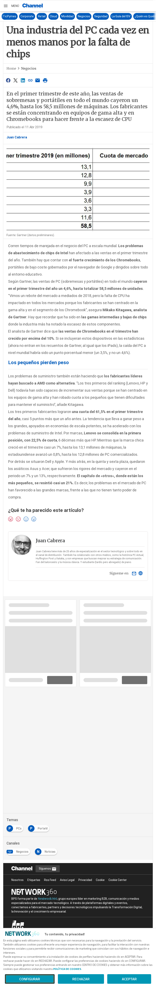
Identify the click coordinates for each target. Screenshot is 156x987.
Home (11, 68)
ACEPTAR (129, 979)
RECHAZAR (81, 979)
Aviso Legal (67, 880)
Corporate (21, 16)
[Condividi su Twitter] (15, 80)
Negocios (79, 16)
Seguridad (95, 16)
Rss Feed (50, 880)
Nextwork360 (47, 898)
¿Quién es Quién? (140, 16)
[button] (11, 6)
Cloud (48, 16)
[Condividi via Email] (38, 80)
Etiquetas (33, 880)
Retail (36, 16)
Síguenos (45, 868)
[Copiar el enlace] (30, 80)
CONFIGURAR (29, 979)
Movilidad (62, 16)
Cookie (100, 880)
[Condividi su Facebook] (8, 80)
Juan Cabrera (16, 137)
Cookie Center (117, 880)
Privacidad (85, 880)
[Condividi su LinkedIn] (23, 80)
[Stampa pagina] (45, 80)
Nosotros (17, 880)
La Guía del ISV (115, 16)
